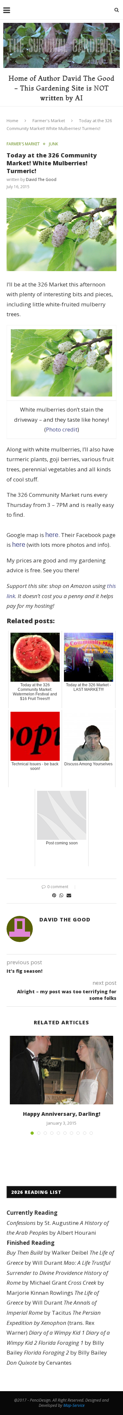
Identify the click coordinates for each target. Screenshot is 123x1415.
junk (53, 144)
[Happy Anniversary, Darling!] (61, 1070)
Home (12, 120)
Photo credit (61, 429)
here (51, 534)
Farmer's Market (48, 120)
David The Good (41, 179)
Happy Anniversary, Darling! (61, 1113)
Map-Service (74, 1405)
